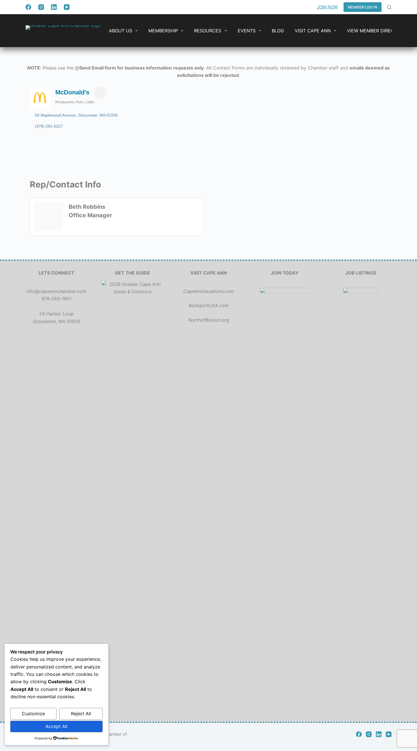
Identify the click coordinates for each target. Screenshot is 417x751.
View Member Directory (376, 30)
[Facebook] (28, 7)
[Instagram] (41, 7)
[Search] (389, 7)
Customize (33, 713)
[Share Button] (100, 92)
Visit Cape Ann (313, 30)
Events (247, 30)
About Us (120, 30)
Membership (163, 30)
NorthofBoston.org (208, 320)
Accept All (56, 726)
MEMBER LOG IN (362, 7)
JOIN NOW (327, 7)
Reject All (81, 713)
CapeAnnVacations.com (208, 291)
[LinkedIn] (54, 7)
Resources (207, 30)
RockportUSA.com (209, 305)
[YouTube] (67, 7)
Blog (278, 30)
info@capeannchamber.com (56, 291)
